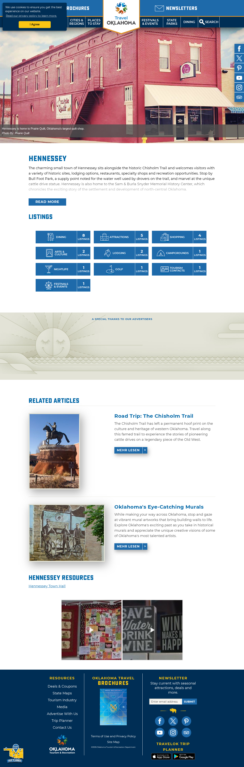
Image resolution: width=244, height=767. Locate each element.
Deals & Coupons (62, 686)
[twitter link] (173, 721)
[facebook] (239, 48)
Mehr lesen (128, 450)
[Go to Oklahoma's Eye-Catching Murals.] (67, 533)
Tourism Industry (62, 700)
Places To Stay (94, 22)
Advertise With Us (62, 714)
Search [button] (211, 22)
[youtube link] (160, 732)
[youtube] (239, 78)
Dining (189, 22)
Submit (189, 701)
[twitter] (239, 58)
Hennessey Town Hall (47, 586)
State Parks (171, 22)
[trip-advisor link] (186, 732)
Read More (47, 202)
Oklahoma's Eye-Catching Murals (159, 507)
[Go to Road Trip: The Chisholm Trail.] (54, 451)
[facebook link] (160, 721)
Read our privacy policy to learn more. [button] (31, 16)
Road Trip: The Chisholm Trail (153, 416)
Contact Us (62, 727)
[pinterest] (239, 68)
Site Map (113, 742)
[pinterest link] (186, 721)
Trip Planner (62, 721)
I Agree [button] (35, 24)
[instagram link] (173, 732)
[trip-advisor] (239, 97)
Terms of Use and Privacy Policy (113, 736)
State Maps (62, 693)
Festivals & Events (150, 22)
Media (62, 707)
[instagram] (239, 87)
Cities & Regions (76, 22)
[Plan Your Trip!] (14, 753)
